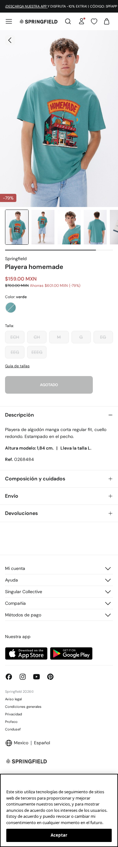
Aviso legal (13, 699)
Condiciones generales (23, 706)
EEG (15, 352)
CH (37, 337)
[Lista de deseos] (94, 21)
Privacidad (13, 714)
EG (103, 337)
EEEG (36, 352)
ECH (14, 337)
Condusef (13, 729)
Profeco (11, 721)
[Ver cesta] (106, 21)
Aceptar (59, 835)
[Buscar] (68, 21)
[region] (59, 810)
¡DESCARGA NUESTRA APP (26, 6)
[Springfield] (38, 21)
